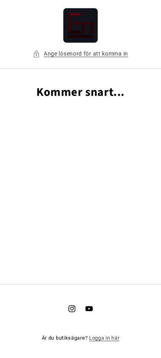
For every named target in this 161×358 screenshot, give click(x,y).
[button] (80, 54)
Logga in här (104, 338)
